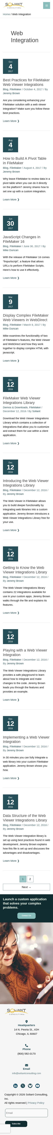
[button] (26, 916)
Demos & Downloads (15, 407)
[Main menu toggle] (46, 5)
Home (6, 14)
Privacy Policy (36, 1102)
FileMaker (15, 89)
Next (26, 887)
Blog (5, 89)
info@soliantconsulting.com (26, 1073)
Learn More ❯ (11, 121)
